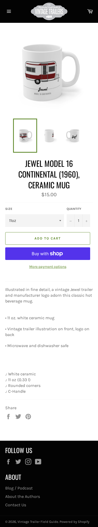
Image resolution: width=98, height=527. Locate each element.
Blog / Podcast (19, 488)
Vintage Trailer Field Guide (38, 522)
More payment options (47, 266)
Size (8, 209)
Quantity (74, 209)
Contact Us (15, 504)
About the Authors (22, 496)
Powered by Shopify (74, 522)
